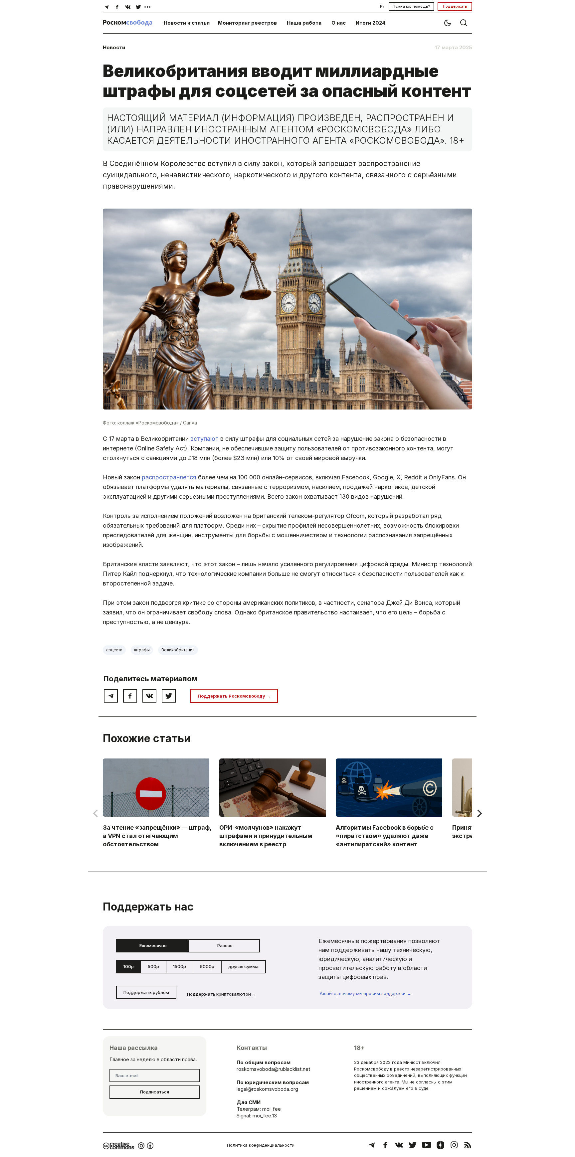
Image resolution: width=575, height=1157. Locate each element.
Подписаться (154, 1091)
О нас (338, 23)
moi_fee (271, 1109)
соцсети (114, 649)
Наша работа (304, 23)
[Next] (478, 813)
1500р (179, 966)
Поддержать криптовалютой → (221, 994)
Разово (225, 945)
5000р (207, 966)
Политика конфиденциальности (260, 1145)
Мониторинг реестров (247, 23)
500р (153, 966)
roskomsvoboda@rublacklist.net (273, 1069)
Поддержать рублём (146, 992)
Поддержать (455, 6)
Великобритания (178, 649)
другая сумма (243, 966)
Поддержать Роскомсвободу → (234, 696)
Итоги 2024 (370, 23)
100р (128, 966)
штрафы (142, 649)
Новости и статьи (187, 23)
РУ (382, 6)
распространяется (169, 477)
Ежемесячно (153, 945)
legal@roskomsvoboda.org (267, 1089)
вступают (204, 438)
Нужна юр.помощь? (411, 6)
